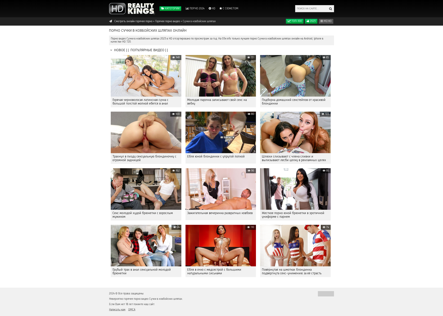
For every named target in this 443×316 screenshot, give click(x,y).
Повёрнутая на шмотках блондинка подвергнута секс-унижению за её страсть (292, 271)
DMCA (131, 309)
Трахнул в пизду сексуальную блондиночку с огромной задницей (144, 158)
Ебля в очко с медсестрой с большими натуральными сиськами (214, 271)
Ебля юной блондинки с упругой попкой (216, 156)
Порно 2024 (197, 8)
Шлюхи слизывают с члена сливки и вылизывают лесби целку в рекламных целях (294, 158)
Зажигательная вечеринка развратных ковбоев (220, 213)
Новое (118, 50)
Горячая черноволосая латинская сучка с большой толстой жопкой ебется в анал (140, 101)
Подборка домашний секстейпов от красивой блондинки (294, 101)
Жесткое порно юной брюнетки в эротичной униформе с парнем (293, 215)
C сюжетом (230, 8)
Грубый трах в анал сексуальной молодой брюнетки (141, 271)
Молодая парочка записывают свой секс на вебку (217, 101)
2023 (312, 21)
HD (213, 8)
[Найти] (330, 8)
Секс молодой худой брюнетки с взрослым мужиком (142, 215)
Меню (327, 21)
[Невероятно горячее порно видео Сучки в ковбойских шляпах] (132, 8)
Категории (171, 8)
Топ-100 (296, 21)
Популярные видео (147, 50)
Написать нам (117, 309)
